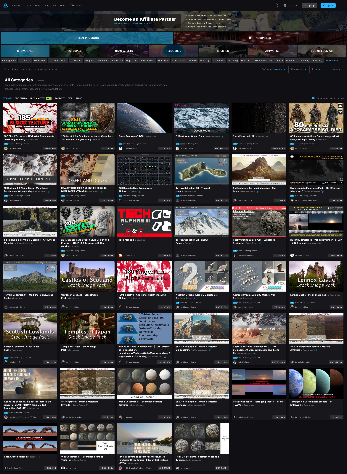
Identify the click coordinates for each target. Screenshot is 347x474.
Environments (148, 60)
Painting (305, 60)
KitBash (193, 60)
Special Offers (40, 98)
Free (70, 98)
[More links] (342, 5)
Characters (219, 60)
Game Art (246, 60)
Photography (9, 60)
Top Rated (60, 98)
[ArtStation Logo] (5, 5)
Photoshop (117, 60)
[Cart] (285, 5)
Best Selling (21, 98)
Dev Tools (163, 60)
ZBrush (279, 60)
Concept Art (178, 60)
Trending (7, 98)
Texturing (233, 60)
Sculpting (317, 60)
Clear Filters (336, 69)
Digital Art (131, 60)
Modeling (205, 60)
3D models (24, 60)
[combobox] (174, 5)
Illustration (291, 60)
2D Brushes (76, 60)
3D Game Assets (58, 60)
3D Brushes (40, 60)
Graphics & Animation (96, 60)
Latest (78, 98)
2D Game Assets (263, 60)
